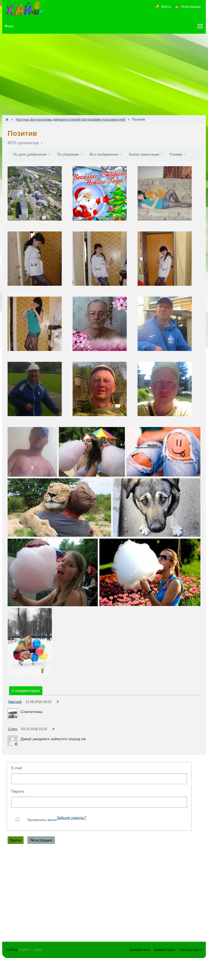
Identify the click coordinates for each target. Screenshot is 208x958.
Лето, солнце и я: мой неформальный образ (169, 393)
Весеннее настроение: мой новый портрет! (104, 328)
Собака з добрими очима (156, 507)
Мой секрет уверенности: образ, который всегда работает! (169, 263)
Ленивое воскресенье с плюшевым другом (169, 198)
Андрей (18, 228)
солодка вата (91, 452)
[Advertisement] (104, 74)
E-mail (16, 768)
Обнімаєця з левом (59, 507)
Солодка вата (150, 572)
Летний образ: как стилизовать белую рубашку (104, 263)
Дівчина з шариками (29, 641)
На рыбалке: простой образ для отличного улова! (104, 393)
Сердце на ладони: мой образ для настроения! (39, 328)
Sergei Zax (86, 358)
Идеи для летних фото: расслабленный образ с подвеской (32, 452)
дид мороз (104, 198)
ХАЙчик (12, 950)
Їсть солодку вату (53, 572)
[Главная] (7, 119)
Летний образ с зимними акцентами (39, 263)
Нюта (147, 228)
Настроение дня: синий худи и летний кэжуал (169, 328)
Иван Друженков (156, 358)
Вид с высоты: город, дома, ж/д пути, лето (39, 198)
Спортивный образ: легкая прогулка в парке (39, 393)
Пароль (17, 791)
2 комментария (26, 690)
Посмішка (163, 452)
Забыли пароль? (71, 818)
